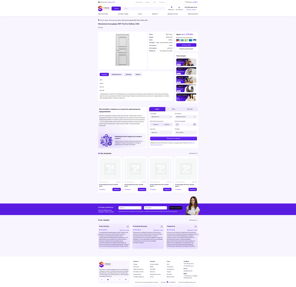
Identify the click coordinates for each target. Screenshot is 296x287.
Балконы (152, 272)
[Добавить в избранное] (145, 34)
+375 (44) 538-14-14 (190, 7)
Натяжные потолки (155, 274)
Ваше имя (152, 129)
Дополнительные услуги (157, 121)
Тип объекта (178, 113)
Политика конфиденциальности (187, 282)
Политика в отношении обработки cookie (146, 282)
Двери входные (107, 182)
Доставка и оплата (138, 272)
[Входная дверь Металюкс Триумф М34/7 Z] (186, 169)
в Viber (195, 2)
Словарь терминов (138, 277)
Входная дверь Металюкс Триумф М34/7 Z (184, 185)
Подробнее (117, 189)
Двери (106, 20)
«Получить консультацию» (136, 211)
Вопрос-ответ (170, 277)
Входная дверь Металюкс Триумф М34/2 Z (159, 185)
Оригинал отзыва (124, 230)
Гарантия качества (138, 269)
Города (135, 264)
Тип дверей (153, 113)
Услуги (152, 277)
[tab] (104, 74)
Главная (102, 20)
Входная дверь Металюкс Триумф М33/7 (108, 185)
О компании (170, 267)
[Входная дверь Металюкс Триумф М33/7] (110, 169)
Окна (173, 109)
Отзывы (169, 272)
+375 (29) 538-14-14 (188, 266)
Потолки (189, 109)
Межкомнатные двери (115, 20)
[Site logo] (104, 8)
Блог (168, 264)
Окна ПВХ (152, 269)
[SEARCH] (163, 8)
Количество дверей (180, 121)
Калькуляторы (137, 274)
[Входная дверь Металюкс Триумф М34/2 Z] (161, 169)
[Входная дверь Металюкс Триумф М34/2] (135, 169)
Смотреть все (192, 153)
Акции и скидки (154, 264)
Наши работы (170, 269)
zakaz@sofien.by (187, 271)
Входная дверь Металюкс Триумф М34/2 (134, 185)
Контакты (169, 274)
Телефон (177, 129)
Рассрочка (136, 267)
